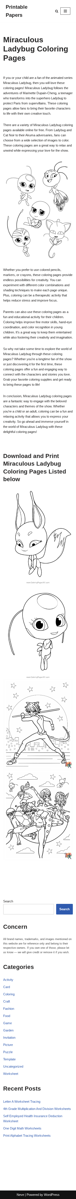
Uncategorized (13, 1066)
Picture (8, 1045)
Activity (8, 979)
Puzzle (8, 1052)
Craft (6, 1001)
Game (7, 1023)
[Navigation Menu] (65, 11)
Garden (8, 1030)
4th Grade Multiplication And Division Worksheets (37, 1109)
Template (9, 1059)
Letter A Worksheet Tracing (21, 1101)
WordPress (52, 1194)
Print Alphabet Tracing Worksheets (27, 1135)
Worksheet (10, 1073)
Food (6, 1016)
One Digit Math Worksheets (22, 1128)
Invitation (9, 1037)
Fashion (8, 1008)
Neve (20, 1194)
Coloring (9, 994)
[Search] (56, 11)
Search (8, 901)
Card (6, 987)
